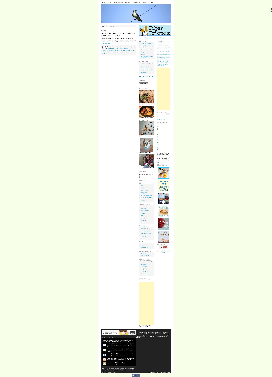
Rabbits (158, 60)
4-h (109, 48)
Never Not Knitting (144, 217)
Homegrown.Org (143, 235)
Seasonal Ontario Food (144, 247)
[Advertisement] (146, 303)
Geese (160, 44)
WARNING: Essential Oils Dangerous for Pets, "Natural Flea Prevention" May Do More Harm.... (147, 68)
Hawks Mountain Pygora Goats (146, 233)
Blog (109, 2)
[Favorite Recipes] (146, 96)
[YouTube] (163, 247)
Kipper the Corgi (143, 193)
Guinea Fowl (158, 44)
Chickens (161, 60)
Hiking (168, 44)
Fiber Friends (118, 2)
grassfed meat (124, 50)
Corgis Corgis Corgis (144, 190)
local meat (127, 52)
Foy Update (143, 245)
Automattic (168, 372)
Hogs (164, 44)
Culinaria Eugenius (144, 244)
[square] (163, 211)
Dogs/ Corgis (160, 65)
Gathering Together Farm (145, 231)
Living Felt (142, 215)
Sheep (165, 44)
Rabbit (164, 51)
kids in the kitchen (120, 52)
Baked (165, 58)
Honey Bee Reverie (144, 269)
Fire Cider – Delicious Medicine (146, 43)
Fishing (168, 42)
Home (104, 2)
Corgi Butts (142, 185)
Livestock (119, 47)
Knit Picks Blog (143, 213)
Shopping (161, 48)
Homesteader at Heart (144, 266)
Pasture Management (166, 48)
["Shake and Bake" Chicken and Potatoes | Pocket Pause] (146, 111)
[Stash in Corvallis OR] (163, 224)
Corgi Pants (143, 188)
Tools (159, 45)
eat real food (106, 50)
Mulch (169, 42)
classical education (124, 48)
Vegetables (158, 45)
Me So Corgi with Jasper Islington (146, 195)
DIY (169, 54)
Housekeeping (161, 51)
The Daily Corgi (143, 200)
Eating (163, 60)
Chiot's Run (143, 262)
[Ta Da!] (146, 128)
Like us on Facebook (146, 76)
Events (159, 51)
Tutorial (159, 48)
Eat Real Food (167, 54)
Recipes (128, 2)
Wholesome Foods (168, 45)
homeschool (106, 52)
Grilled (160, 42)
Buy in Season (158, 47)
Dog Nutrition (166, 51)
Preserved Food (159, 57)
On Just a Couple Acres (145, 271)
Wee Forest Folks (143, 222)
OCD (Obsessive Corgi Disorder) (146, 197)
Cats (168, 48)
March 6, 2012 (104, 30)
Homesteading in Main (144, 268)
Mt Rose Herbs (143, 253)
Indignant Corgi (143, 211)
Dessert (166, 44)
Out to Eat (164, 42)
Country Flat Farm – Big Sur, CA (146, 229)
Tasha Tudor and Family (145, 199)
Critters (110, 47)
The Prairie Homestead (144, 274)
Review (162, 47)
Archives (152, 2)
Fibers (164, 63)
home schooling (131, 50)
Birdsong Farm (143, 72)
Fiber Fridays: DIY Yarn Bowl (146, 70)
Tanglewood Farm (144, 273)
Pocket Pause (166, 60)
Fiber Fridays (159, 61)
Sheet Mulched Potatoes (145, 45)
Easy (165, 57)
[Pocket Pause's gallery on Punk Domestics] (163, 252)
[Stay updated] (271, 15)
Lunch (166, 42)
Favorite (161, 47)
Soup (162, 44)
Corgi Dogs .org (143, 187)
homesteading (112, 52)
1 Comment (133, 47)
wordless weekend (165, 47)
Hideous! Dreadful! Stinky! (145, 210)
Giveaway (161, 54)
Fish (160, 45)
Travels (165, 54)
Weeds (161, 44)
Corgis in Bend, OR (144, 192)
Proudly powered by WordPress (153, 372)
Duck (157, 42)
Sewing (166, 45)
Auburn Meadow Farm (144, 228)
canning (117, 48)
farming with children (114, 50)
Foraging (169, 51)
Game (165, 42)
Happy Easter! (143, 54)
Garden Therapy (143, 208)
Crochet (159, 42)
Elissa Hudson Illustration (145, 206)
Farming (114, 47)
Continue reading (105, 43)
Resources (136, 2)
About (144, 2)
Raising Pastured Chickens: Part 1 (146, 52)
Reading (168, 47)
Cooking (166, 64)
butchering (112, 48)
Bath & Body (164, 45)
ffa (120, 50)
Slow (161, 45)
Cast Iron (163, 57)
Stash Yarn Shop (143, 220)
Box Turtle (163, 48)
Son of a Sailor (143, 218)
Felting (168, 63)
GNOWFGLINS (143, 264)
